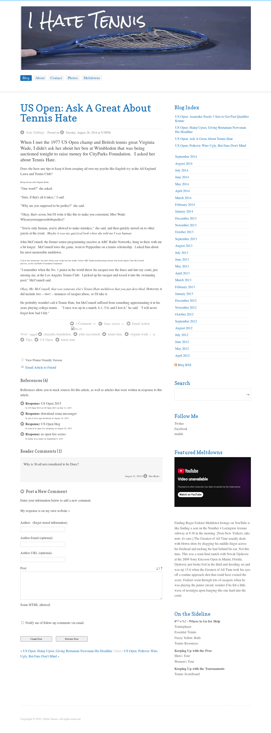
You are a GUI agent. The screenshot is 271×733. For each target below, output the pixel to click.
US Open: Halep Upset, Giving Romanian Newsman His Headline (210, 129)
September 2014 (186, 156)
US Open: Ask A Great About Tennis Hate (204, 138)
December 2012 (185, 300)
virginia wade (139, 334)
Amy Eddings (35, 132)
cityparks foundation (57, 334)
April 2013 (182, 273)
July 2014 (181, 170)
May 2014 (182, 184)
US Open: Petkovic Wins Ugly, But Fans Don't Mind (210, 145)
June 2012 (182, 341)
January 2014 (184, 211)
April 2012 (182, 355)
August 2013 (183, 245)
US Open (46, 339)
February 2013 (185, 287)
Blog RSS (184, 364)
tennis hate (115, 334)
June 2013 (182, 259)
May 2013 (182, 266)
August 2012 (183, 328)
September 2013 (186, 238)
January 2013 (184, 293)
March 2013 (183, 280)
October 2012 (184, 314)
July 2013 (181, 252)
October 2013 (184, 232)
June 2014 (182, 177)
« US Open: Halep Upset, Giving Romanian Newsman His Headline (66, 651)
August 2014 (183, 163)
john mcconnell (89, 334)
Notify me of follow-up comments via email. (54, 622)
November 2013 (185, 225)
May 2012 (182, 348)
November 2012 (185, 307)
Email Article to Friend (40, 367)
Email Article (141, 323)
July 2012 (181, 334)
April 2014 (182, 190)
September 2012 (186, 321)
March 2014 (183, 197)
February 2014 (185, 204)
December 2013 (185, 218)
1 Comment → (85, 323)
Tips (29, 339)
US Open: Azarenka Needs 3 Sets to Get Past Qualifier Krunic (212, 118)
